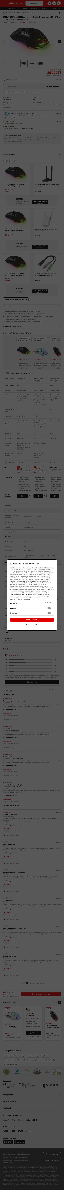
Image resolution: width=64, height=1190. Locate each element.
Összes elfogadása (32, 619)
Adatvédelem (13, 599)
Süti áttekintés (27, 599)
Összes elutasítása (32, 625)
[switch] (49, 608)
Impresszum (20, 599)
